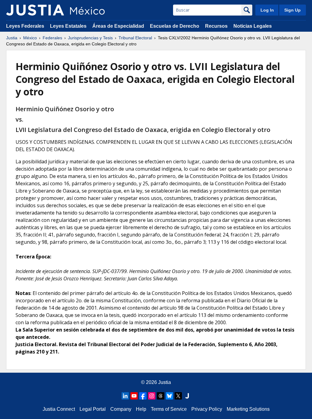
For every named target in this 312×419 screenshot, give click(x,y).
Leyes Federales (25, 26)
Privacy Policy (206, 409)
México (30, 37)
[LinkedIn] (125, 395)
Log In (267, 10)
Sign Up (292, 10)
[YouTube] (134, 395)
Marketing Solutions (248, 409)
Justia (11, 37)
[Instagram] (151, 395)
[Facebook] (143, 395)
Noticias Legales (252, 26)
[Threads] (160, 395)
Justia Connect (59, 409)
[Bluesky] (169, 395)
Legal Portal (93, 409)
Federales (52, 37)
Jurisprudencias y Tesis (90, 37)
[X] (178, 395)
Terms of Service (169, 409)
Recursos (216, 26)
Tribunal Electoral (135, 37)
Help (141, 409)
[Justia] (35, 10)
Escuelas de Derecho (174, 26)
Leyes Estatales (68, 26)
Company (120, 409)
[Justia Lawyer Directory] (187, 395)
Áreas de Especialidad (118, 26)
